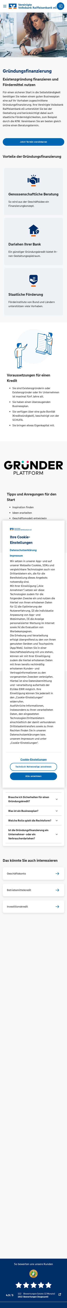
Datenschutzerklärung (23, 550)
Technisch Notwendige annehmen (33, 766)
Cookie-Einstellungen (33, 759)
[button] (33, 799)
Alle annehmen (33, 776)
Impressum (16, 555)
